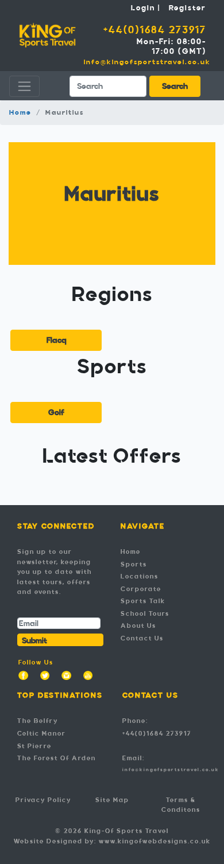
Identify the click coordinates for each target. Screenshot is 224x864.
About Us (138, 625)
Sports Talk (143, 601)
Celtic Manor (41, 733)
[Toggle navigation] (24, 86)
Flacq (56, 340)
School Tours (145, 613)
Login (143, 8)
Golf (56, 412)
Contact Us (142, 638)
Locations (140, 576)
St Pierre (34, 746)
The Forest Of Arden (56, 758)
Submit (34, 641)
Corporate (141, 589)
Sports (134, 564)
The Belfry (37, 721)
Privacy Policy (43, 800)
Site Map (112, 800)
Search (175, 86)
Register (187, 8)
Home (20, 112)
